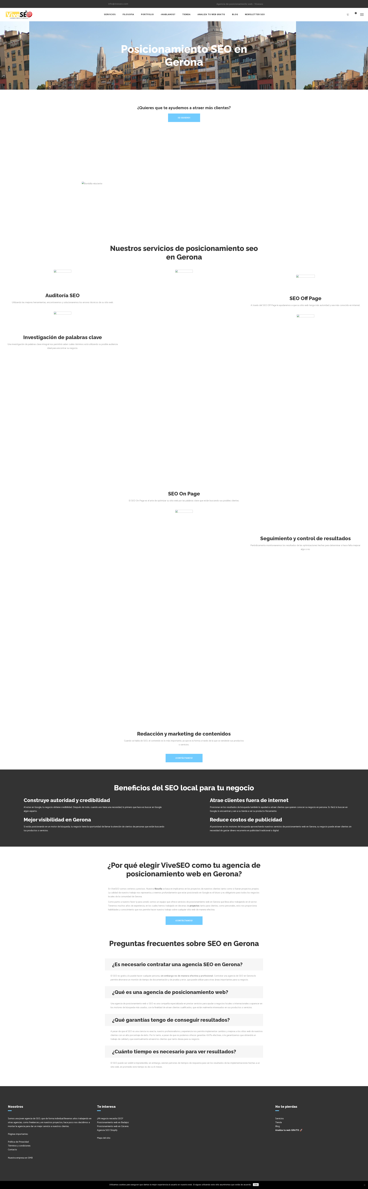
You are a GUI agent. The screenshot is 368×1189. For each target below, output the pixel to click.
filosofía (158, 889)
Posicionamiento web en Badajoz (113, 1122)
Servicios (279, 1119)
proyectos (194, 906)
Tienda (278, 1122)
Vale (256, 1185)
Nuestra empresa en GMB (20, 1158)
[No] (364, 1185)
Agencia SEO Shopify (107, 1130)
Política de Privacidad (18, 1142)
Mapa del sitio (103, 1138)
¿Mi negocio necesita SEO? (110, 1119)
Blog (277, 1126)
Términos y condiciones (19, 1146)
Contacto (12, 1150)
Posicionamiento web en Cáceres (113, 1126)
